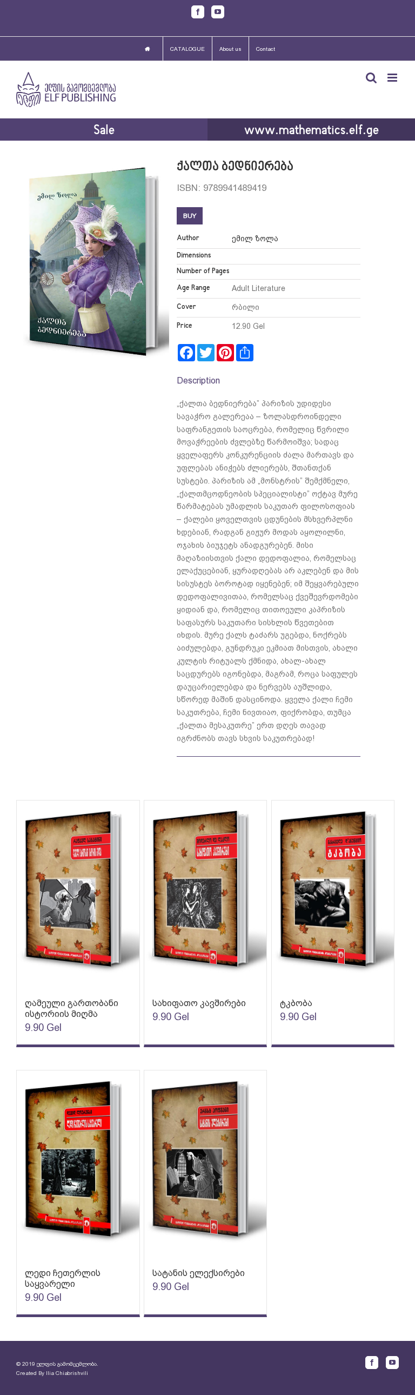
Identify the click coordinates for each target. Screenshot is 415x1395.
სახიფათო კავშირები (199, 1003)
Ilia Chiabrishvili (67, 1373)
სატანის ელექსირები (198, 1273)
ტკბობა (296, 1003)
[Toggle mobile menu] (393, 77)
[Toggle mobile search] (371, 77)
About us (230, 49)
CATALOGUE (187, 49)
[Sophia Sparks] (78, 894)
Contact (265, 49)
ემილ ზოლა (255, 238)
